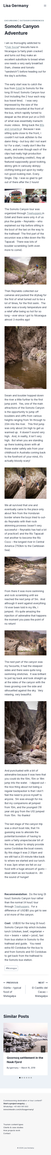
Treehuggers (34, 213)
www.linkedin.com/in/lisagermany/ (18, 1109)
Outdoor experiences (32, 21)
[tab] (20, 1077)
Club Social (12, 47)
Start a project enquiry (14, 1103)
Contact (6, 1133)
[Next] (43, 1049)
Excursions (11, 21)
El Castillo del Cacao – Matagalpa (40, 989)
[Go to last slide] (8, 1049)
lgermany (14, 1068)
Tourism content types (13, 1124)
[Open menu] (45, 5)
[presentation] (25, 1037)
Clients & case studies (13, 1127)
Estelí (19, 88)
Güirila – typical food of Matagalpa (12, 989)
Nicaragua (11, 968)
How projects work (11, 1130)
